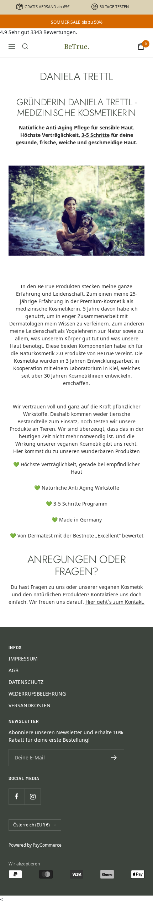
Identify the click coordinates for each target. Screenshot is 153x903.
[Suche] (25, 46)
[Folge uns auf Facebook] (17, 796)
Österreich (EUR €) (31, 825)
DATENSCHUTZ (26, 682)
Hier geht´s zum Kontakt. (114, 601)
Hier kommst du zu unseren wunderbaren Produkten (77, 451)
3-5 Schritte (95, 135)
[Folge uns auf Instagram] (33, 796)
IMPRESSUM (23, 658)
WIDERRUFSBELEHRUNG (37, 693)
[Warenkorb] (140, 46)
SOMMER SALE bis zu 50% (76, 22)
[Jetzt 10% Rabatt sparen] (114, 757)
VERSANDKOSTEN (30, 705)
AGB (14, 670)
